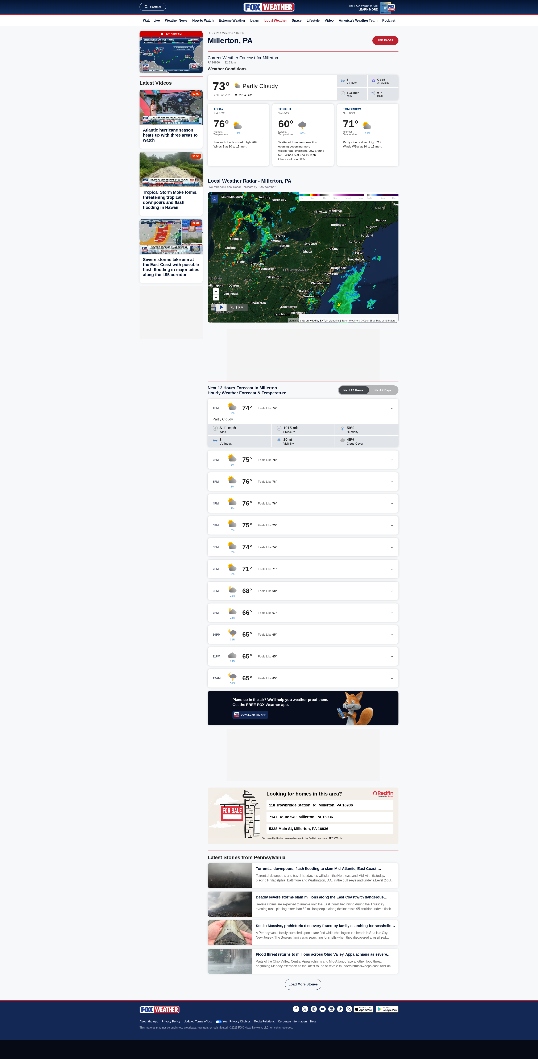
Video (329, 20)
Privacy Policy (171, 1021)
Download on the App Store (363, 1009)
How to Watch (203, 20)
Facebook (296, 1009)
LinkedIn (331, 1009)
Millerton (227, 33)
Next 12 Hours (353, 390)
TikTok (340, 1009)
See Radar (385, 40)
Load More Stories (303, 984)
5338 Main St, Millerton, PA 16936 (298, 829)
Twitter (305, 1009)
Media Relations (264, 1021)
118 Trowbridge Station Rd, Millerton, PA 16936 (311, 805)
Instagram (314, 1009)
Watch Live (151, 20)
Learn (254, 20)
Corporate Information (292, 1021)
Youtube (322, 1009)
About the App (149, 1021)
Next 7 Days (383, 390)
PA (217, 33)
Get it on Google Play (387, 1009)
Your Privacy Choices (237, 1021)
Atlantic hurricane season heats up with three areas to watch (170, 135)
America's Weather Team (358, 20)
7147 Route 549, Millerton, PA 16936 (301, 817)
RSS (349, 1009)
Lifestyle (313, 20)
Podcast (388, 20)
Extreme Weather (232, 20)
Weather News (176, 20)
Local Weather (275, 20)
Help (313, 1021)
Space (297, 20)
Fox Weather (269, 7)
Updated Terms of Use (198, 1021)
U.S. (210, 33)
